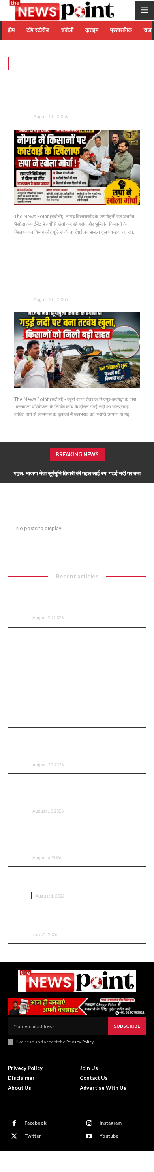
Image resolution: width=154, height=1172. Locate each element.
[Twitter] (14, 1136)
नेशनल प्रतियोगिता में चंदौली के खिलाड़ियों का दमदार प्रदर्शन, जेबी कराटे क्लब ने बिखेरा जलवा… (72, 880)
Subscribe (127, 1026)
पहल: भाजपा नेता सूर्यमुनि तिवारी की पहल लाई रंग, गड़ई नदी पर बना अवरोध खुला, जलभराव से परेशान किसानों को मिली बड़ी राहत (76, 269)
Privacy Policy (80, 1041)
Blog (20, 895)
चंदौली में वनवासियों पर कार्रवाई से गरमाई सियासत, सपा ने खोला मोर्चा (75, 96)
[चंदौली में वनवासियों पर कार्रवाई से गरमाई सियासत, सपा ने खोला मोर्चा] (77, 167)
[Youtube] (89, 1136)
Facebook (35, 1123)
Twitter (32, 1136)
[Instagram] (89, 1123)
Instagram (111, 1123)
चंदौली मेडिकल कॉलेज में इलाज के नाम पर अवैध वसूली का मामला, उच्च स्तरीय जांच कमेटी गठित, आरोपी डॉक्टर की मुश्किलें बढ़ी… (76, 791)
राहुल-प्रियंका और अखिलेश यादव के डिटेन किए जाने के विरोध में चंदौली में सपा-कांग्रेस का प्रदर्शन (74, 918)
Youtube (109, 1136)
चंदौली (19, 116)
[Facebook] (14, 1123)
